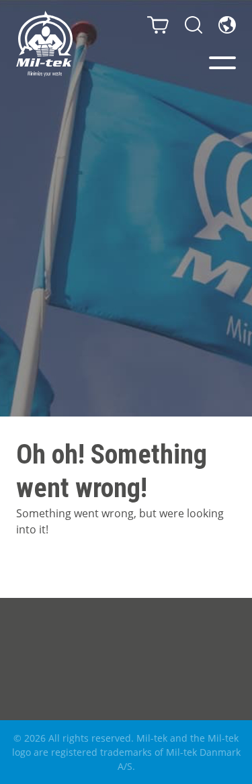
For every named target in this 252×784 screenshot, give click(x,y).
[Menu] (222, 62)
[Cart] (158, 25)
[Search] (193, 25)
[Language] (227, 25)
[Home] (44, 44)
